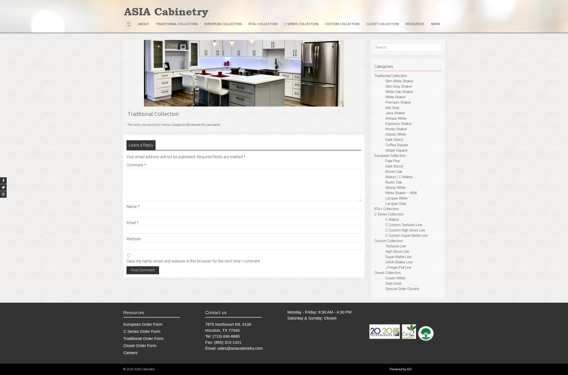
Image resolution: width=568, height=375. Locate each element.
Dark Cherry (394, 140)
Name (133, 206)
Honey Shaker (396, 129)
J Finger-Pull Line (398, 267)
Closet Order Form (139, 345)
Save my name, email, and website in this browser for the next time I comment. (193, 261)
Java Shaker (395, 113)
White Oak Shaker (399, 92)
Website (133, 239)
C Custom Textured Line (403, 225)
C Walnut (392, 219)
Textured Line (395, 246)
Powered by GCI (401, 369)
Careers (130, 353)
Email (132, 222)
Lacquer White (396, 198)
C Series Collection (301, 24)
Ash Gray (392, 108)
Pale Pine (392, 161)
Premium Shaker (398, 102)
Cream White (395, 278)
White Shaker (395, 97)
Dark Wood (394, 166)
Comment (136, 165)
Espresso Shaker (398, 124)
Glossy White (395, 188)
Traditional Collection (177, 24)
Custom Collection (342, 24)
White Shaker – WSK (401, 193)
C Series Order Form (141, 331)
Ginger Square (396, 150)
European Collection (223, 24)
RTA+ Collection (263, 24)
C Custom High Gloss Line (405, 230)
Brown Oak (393, 172)
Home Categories (173, 124)
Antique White (395, 118)
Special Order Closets (402, 289)
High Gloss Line (397, 251)
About (143, 24)
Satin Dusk (393, 283)
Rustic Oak (393, 182)
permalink (213, 124)
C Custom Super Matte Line (406, 235)
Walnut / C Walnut (398, 177)
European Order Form (142, 324)
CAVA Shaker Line (399, 262)
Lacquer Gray (395, 203)
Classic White (395, 134)
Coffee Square (396, 145)
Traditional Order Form (143, 338)
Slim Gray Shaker (398, 86)
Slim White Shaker (399, 81)
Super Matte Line (398, 257)
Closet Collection (382, 24)
